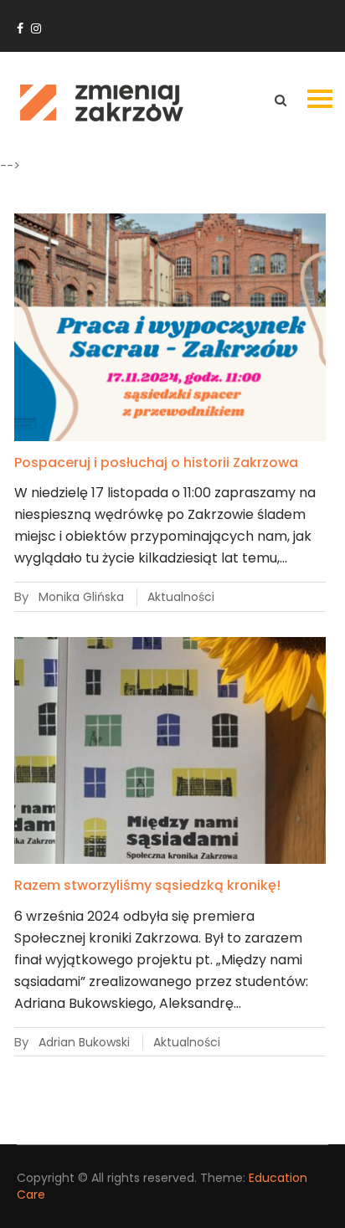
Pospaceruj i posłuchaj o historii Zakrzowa (156, 462)
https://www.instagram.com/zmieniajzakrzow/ (36, 28)
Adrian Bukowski (84, 1042)
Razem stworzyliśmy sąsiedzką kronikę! (147, 885)
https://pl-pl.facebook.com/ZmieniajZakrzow (20, 28)
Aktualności (180, 596)
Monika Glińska (81, 596)
